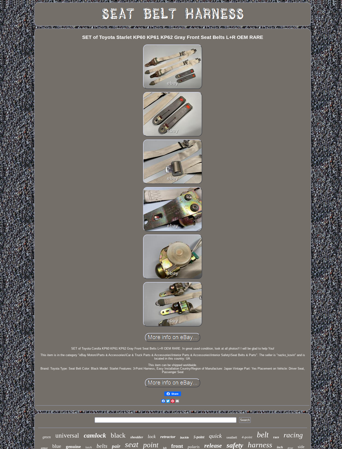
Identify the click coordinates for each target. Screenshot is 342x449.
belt (262, 434)
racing (293, 435)
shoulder (136, 437)
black (118, 435)
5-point (199, 437)
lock (152, 436)
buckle (184, 437)
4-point (247, 437)
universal (67, 435)
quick (215, 436)
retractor (167, 436)
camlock (95, 435)
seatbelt (231, 437)
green (47, 437)
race (276, 437)
